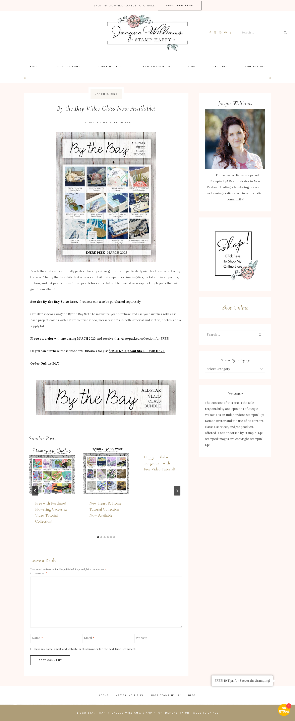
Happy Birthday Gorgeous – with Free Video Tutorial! (159, 463)
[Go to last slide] (35, 491)
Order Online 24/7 (44, 363)
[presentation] (52, 471)
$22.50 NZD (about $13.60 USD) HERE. (137, 351)
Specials (220, 66)
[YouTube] (225, 32)
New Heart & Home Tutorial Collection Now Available (105, 509)
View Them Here (179, 5)
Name (37, 638)
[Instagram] (215, 32)
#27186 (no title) (129, 695)
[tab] (98, 537)
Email (89, 638)
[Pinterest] (220, 32)
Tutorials (90, 122)
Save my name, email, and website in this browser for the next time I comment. (85, 649)
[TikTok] (231, 32)
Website (142, 638)
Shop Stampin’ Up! (166, 695)
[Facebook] (210, 32)
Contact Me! (255, 66)
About (34, 66)
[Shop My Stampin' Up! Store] (235, 254)
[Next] (177, 491)
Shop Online (235, 307)
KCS (216, 713)
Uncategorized (117, 122)
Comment (38, 573)
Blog (191, 66)
